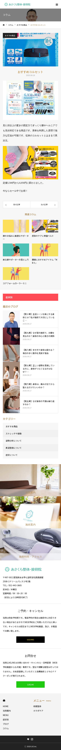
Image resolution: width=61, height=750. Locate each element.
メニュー (42, 700)
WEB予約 (30, 639)
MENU (6, 715)
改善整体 (37, 706)
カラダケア (38, 710)
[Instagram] (31, 739)
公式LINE (30, 684)
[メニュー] (57, 4)
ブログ (6, 723)
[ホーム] (4, 25)
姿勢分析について (14, 440)
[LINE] (28, 739)
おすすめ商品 (10, 35)
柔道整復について (14, 447)
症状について (12, 454)
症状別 (6, 719)
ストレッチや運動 (14, 433)
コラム (6, 728)
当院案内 (7, 710)
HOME (4, 700)
